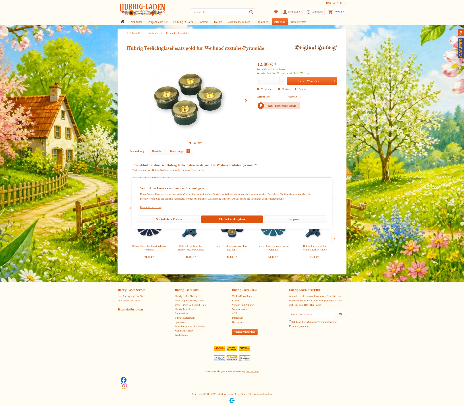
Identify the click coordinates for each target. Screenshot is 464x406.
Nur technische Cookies (169, 219)
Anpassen (295, 219)
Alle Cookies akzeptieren (232, 219)
